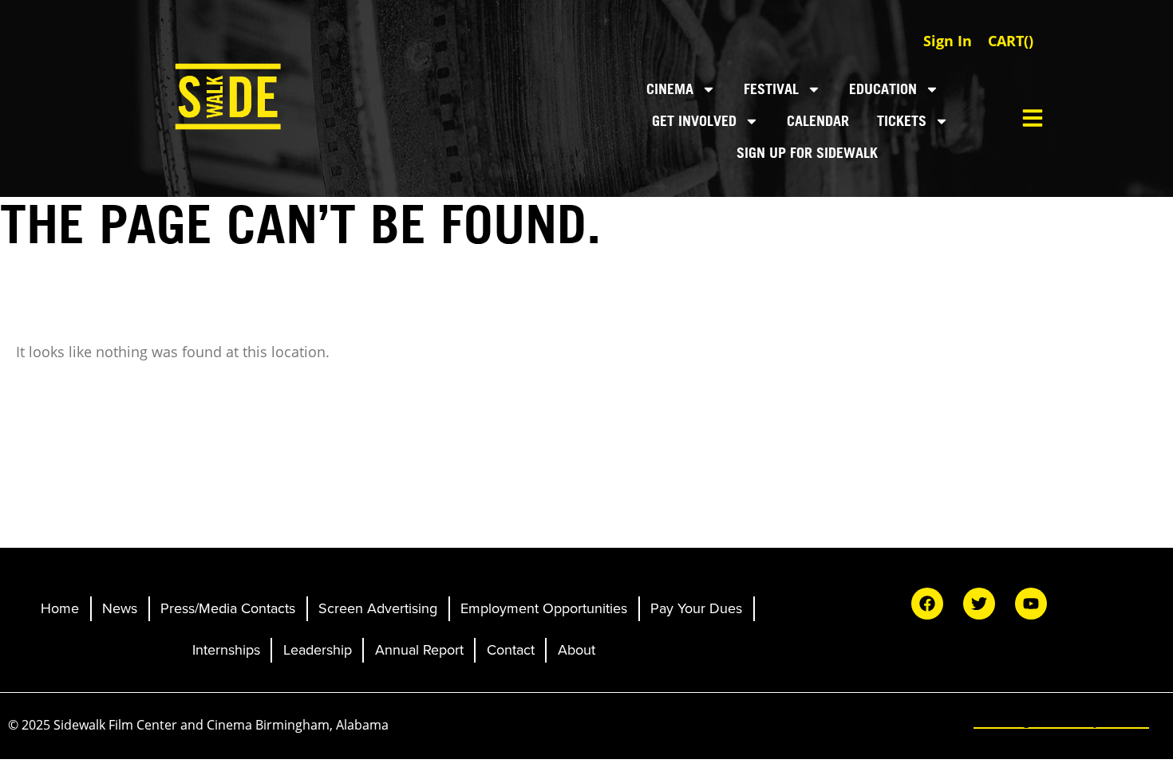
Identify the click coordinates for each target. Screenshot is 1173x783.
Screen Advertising (377, 608)
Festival (771, 89)
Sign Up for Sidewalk (807, 153)
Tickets (901, 121)
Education (883, 89)
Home (60, 608)
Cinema (669, 89)
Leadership (317, 649)
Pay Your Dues (696, 608)
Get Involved (694, 121)
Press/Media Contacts (227, 608)
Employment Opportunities (543, 608)
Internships (226, 649)
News (119, 608)
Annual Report (419, 649)
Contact (511, 649)
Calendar (818, 121)
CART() (1010, 40)
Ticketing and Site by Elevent (1061, 720)
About (576, 649)
